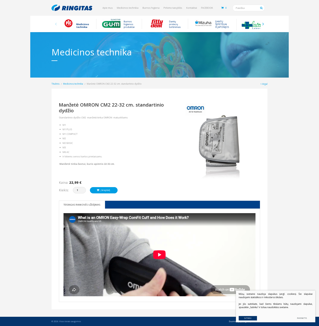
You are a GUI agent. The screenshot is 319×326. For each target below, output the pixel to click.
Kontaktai (191, 7)
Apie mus (107, 7)
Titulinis (55, 83)
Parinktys (302, 318)
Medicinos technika (127, 7)
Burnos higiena (151, 7)
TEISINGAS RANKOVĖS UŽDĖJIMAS (82, 204)
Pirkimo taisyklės (173, 7)
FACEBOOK (207, 7)
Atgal (264, 84)
